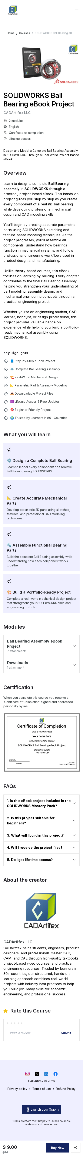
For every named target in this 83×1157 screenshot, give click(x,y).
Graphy (42, 1121)
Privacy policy (17, 1089)
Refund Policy (66, 1089)
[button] (41, 646)
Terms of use (41, 1089)
